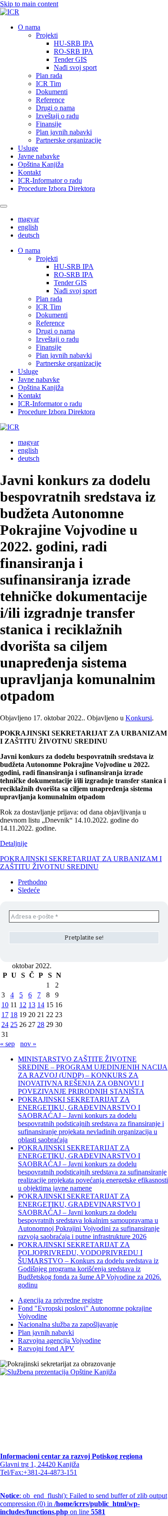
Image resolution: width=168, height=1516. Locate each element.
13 (31, 1005)
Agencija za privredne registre (60, 1300)
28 (40, 1024)
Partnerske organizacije (68, 140)
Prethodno (32, 882)
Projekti (47, 35)
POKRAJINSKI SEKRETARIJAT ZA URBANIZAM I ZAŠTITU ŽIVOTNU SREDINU (81, 863)
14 (40, 1005)
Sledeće (29, 890)
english (28, 227)
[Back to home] (9, 12)
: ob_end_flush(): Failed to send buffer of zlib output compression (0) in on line (83, 1504)
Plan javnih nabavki (64, 132)
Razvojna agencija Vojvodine (59, 1340)
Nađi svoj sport (75, 67)
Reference (50, 100)
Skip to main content (29, 4)
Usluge (28, 148)
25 (13, 1024)
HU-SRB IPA (74, 43)
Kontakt (29, 172)
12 (22, 1005)
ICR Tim (48, 83)
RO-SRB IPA (73, 51)
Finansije (48, 124)
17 (5, 1014)
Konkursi (138, 718)
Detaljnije (13, 843)
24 (5, 1024)
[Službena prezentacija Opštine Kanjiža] (58, 1372)
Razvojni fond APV (46, 1348)
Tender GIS (70, 59)
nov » (28, 1044)
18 (13, 1014)
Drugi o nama (55, 108)
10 (5, 1005)
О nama (29, 27)
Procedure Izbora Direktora (56, 188)
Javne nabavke (39, 156)
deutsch (28, 235)
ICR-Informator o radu (50, 180)
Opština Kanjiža (41, 164)
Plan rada (49, 75)
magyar (28, 219)
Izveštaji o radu (57, 116)
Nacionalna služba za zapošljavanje (68, 1324)
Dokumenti (52, 91)
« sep (7, 1044)
